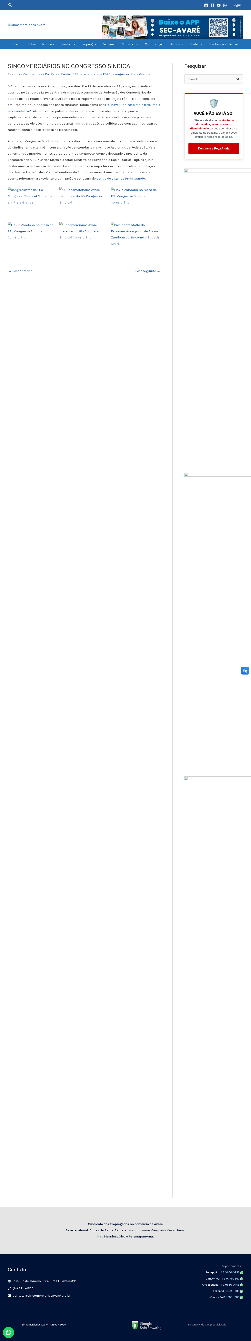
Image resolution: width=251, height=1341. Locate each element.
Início (17, 44)
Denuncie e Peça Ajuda (213, 148)
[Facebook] (212, 5)
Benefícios (67, 44)
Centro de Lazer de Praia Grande (120, 178)
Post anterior (20, 271)
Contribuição (154, 44)
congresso (121, 74)
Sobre (32, 44)
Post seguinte (147, 271)
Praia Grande (140, 74)
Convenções (130, 44)
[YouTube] (219, 5)
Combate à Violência (223, 44)
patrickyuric (219, 1324)
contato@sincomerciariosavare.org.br (41, 1295)
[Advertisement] (213, 1139)
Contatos (195, 44)
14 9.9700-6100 (230, 1297)
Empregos (88, 44)
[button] (10, 5)
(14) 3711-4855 (23, 1288)
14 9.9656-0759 (230, 1272)
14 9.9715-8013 (230, 1291)
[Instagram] (206, 5)
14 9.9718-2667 (230, 1278)
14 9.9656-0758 (230, 1284)
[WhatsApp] (225, 5)
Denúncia (176, 44)
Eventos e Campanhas (25, 74)
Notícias (48, 44)
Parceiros (108, 44)
